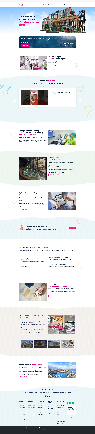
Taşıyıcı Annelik (40, 419)
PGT (48, 415)
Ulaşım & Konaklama (22, 403)
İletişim (70, 4)
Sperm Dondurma (41, 412)
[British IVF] (20, 5)
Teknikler (48, 4)
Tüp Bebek (40, 403)
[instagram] (73, 1)
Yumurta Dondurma (41, 410)
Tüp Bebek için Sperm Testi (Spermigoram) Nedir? (61, 412)
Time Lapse (50, 404)
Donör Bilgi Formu (22, 405)
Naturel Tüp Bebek (41, 409)
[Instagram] (45, 396)
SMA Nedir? (59, 403)
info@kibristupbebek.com (29, 1)
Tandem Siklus (40, 416)
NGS (48, 406)
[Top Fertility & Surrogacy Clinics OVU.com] (71, 417)
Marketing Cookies (57, 429)
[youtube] (77, 1)
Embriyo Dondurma (41, 414)
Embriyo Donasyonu (31, 407)
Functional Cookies (48, 429)
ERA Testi (49, 411)
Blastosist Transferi (41, 418)
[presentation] (14, 100)
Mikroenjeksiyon (40, 407)
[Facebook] (47, 396)
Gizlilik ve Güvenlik (22, 419)
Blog (68, 4)
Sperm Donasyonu (31, 405)
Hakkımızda (39, 4)
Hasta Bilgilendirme (62, 4)
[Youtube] (49, 396)
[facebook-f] (75, 1)
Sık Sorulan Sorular (22, 418)
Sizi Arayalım (22, 25)
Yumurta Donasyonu (32, 403)
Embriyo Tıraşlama (51, 408)
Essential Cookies (39, 429)
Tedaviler (44, 4)
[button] (33, 62)
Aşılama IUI (40, 405)
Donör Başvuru (68, 1)
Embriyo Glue (50, 410)
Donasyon (56, 4)
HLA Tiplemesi (50, 413)
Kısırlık (52, 4)
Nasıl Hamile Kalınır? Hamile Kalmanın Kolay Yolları (60, 407)
